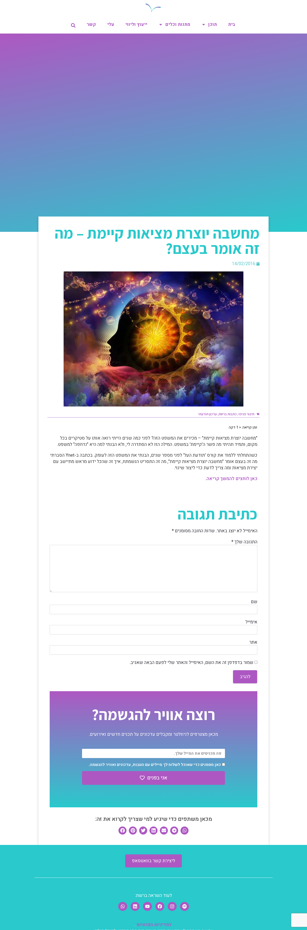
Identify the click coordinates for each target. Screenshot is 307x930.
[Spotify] (184, 906)
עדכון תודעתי (207, 414)
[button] (73, 25)
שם (254, 602)
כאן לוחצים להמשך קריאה (232, 478)
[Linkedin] (135, 906)
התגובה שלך (244, 542)
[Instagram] (172, 906)
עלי (110, 24)
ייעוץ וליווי (136, 24)
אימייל (251, 622)
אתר (253, 642)
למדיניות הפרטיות (153, 924)
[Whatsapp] (122, 906)
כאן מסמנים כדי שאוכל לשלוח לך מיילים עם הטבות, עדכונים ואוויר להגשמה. (155, 765)
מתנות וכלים (177, 24)
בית (231, 24)
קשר (91, 24)
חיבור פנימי (246, 414)
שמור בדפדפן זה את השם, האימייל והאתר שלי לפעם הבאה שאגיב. (191, 662)
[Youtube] (147, 906)
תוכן (212, 24)
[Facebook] (159, 906)
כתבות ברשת (227, 414)
